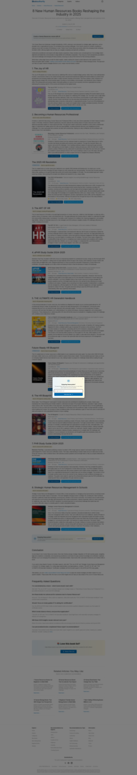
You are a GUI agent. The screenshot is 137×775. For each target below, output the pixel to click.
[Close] (83, 379)
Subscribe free (67, 394)
